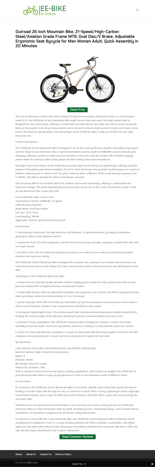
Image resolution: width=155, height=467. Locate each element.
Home (18, 454)
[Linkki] (44, 10)
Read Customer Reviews (77, 436)
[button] (137, 10)
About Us (31, 454)
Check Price (77, 109)
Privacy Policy (63, 454)
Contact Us (45, 454)
